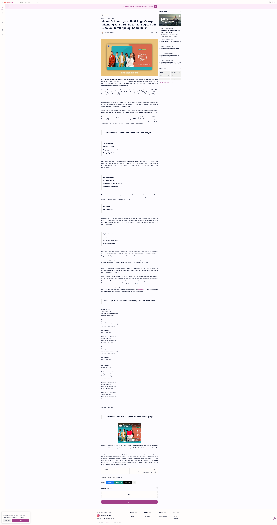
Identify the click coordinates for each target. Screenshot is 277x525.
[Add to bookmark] (179, 16)
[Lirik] (176, 75)
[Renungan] (176, 72)
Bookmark (131, 6)
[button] (2, 2)
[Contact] (2, 25)
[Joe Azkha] (109, 32)
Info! (155, 6)
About (132, 515)
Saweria (176, 516)
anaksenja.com (109, 121)
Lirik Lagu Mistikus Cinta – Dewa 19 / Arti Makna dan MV (171, 42)
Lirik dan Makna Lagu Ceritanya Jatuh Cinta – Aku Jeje (170, 56)
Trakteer (176, 518)
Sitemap (132, 516)
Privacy (146, 515)
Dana (175, 515)
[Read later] (152, 32)
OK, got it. (20, 520)
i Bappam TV (183, 522)
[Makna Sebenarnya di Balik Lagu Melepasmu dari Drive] (115, 471)
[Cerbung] (176, 79)
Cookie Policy (7, 520)
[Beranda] (2, 7)
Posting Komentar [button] (129, 502)
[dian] (2, 30)
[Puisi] (164, 75)
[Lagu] (114, 477)
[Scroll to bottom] (274, 518)
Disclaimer (147, 516)
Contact (161, 515)
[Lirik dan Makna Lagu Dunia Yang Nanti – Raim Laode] (170, 20)
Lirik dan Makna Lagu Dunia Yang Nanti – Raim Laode (170, 31)
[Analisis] (104, 477)
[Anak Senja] (10, 2)
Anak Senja (106, 522)
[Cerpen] (164, 79)
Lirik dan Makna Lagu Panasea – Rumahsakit (170, 49)
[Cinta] (109, 477)
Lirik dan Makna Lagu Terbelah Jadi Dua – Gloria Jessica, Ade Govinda (171, 63)
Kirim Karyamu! (163, 516)
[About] (2, 22)
